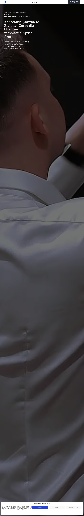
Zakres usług (21, 1)
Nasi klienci (44, 1)
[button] (81, 503)
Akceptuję (39, 507)
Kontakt (36, 1)
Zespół (29, 1)
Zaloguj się (34, 2)
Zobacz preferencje (74, 507)
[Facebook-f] (64, 1)
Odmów (57, 507)
